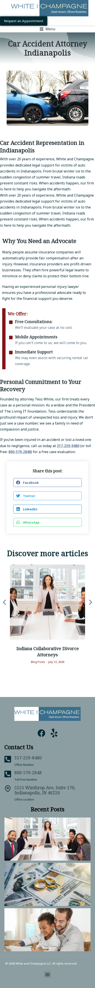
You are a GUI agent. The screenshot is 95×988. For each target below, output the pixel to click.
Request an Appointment (23, 21)
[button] (47, 29)
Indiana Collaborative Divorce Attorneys (47, 651)
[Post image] (47, 602)
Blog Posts (38, 662)
